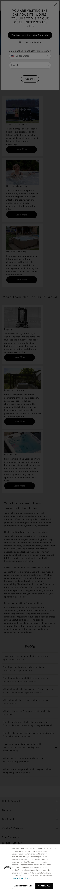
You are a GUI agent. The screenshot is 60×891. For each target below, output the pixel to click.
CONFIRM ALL (44, 886)
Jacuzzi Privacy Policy (21, 878)
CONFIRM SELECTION (23, 886)
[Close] (55, 849)
